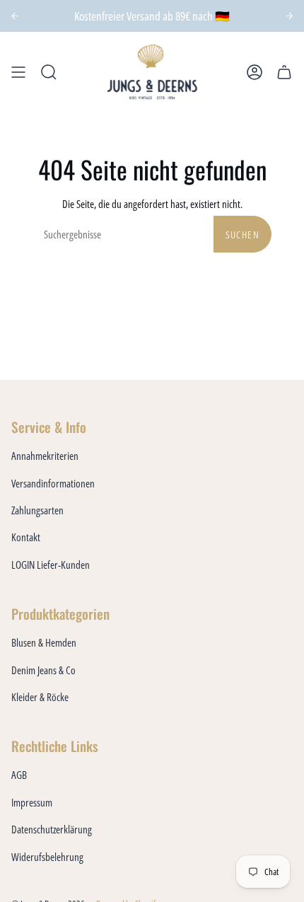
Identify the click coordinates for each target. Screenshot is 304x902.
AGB (19, 775)
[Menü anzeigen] (18, 72)
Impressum (31, 802)
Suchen (242, 234)
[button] (48, 72)
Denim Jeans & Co (43, 670)
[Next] (289, 16)
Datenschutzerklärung (51, 829)
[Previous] (15, 16)
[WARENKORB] (284, 72)
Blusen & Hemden (43, 642)
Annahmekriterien (44, 456)
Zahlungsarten (37, 510)
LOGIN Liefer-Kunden (50, 564)
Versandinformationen (53, 483)
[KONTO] (254, 72)
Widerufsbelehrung (47, 857)
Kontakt (25, 537)
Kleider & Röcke (40, 697)
